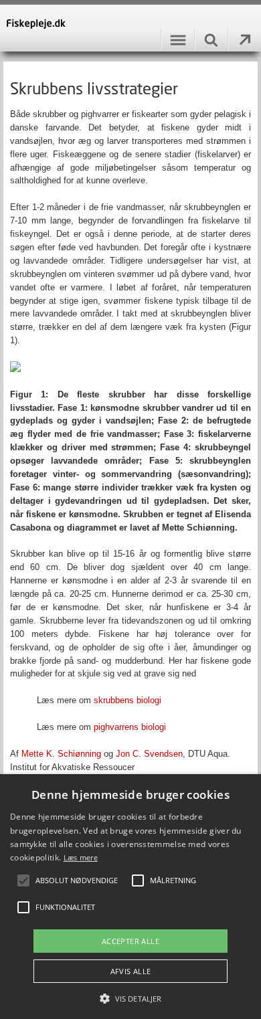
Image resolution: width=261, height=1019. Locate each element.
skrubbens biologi (127, 700)
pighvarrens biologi (130, 727)
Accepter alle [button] (130, 941)
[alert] (130, 896)
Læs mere (81, 857)
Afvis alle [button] (130, 971)
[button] (130, 998)
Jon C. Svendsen (149, 754)
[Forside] (130, 28)
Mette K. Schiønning (61, 754)
